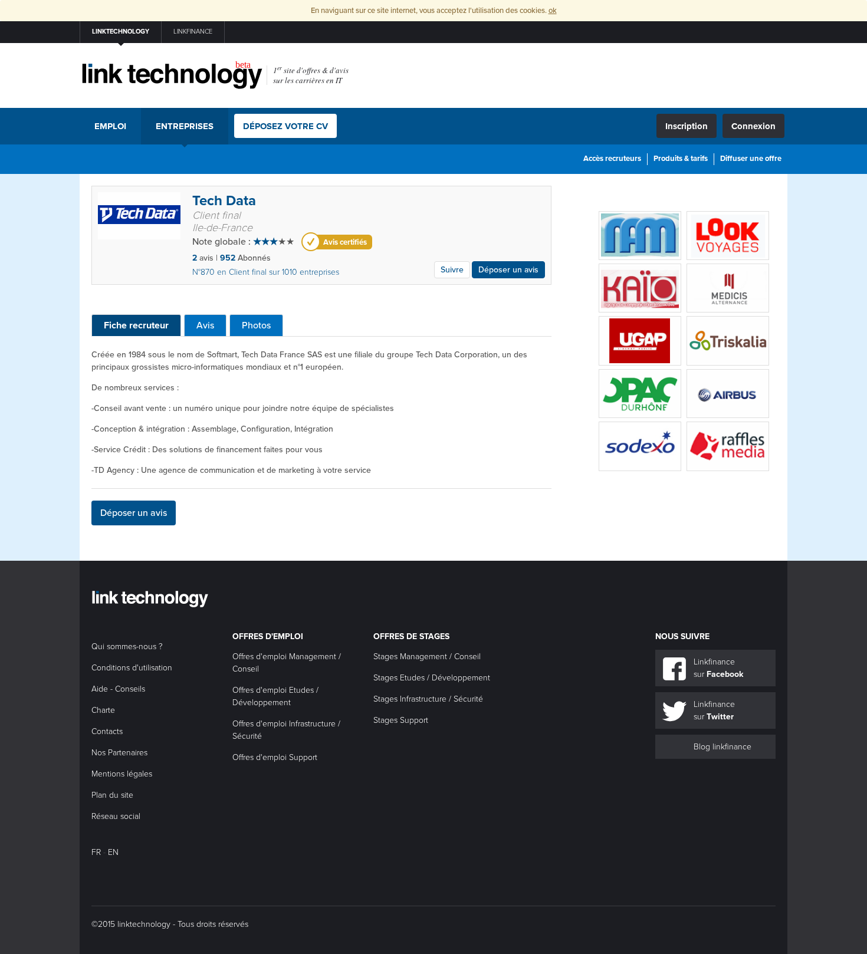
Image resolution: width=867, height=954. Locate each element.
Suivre (452, 270)
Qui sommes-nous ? (127, 647)
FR (96, 852)
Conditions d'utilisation (131, 668)
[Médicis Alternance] (728, 288)
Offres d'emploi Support (274, 757)
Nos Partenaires (119, 753)
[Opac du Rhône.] (640, 393)
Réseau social (115, 816)
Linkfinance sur (718, 668)
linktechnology (120, 31)
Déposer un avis (508, 270)
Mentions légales (121, 774)
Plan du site (112, 795)
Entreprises (185, 126)
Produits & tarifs (680, 158)
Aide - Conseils (118, 689)
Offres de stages (411, 636)
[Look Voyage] (728, 235)
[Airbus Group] (728, 393)
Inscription (686, 126)
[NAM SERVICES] (640, 235)
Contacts (107, 731)
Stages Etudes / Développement (431, 678)
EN (113, 852)
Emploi (110, 126)
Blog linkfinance (722, 747)
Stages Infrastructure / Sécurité (428, 699)
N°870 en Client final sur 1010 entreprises (265, 272)
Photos (256, 325)
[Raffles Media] (728, 446)
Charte (103, 710)
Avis (205, 325)
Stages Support (400, 720)
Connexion (753, 126)
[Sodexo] (640, 446)
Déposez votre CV (285, 126)
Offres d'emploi (267, 636)
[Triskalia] (728, 340)
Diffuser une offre (750, 158)
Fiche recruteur (136, 325)
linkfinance (192, 31)
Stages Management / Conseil (427, 657)
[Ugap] (640, 340)
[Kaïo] (640, 288)
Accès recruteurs (612, 158)
